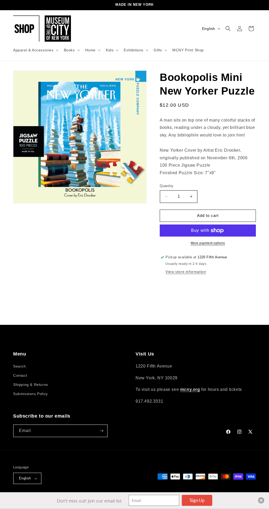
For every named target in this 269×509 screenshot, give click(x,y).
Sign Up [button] (197, 500)
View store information (185, 272)
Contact (20, 375)
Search (19, 366)
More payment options (208, 243)
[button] (35, 50)
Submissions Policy (30, 394)
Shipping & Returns (30, 384)
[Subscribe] (101, 430)
